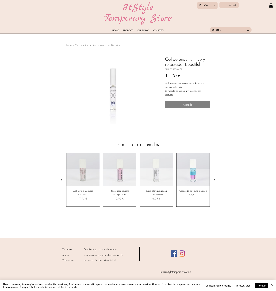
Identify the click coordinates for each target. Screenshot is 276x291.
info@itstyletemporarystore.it (175, 272)
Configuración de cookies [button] (218, 285)
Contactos (68, 260)
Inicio (69, 45)
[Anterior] (62, 180)
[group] (138, 180)
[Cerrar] (272, 285)
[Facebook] (174, 253)
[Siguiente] (214, 180)
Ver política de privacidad (65, 287)
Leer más (169, 94)
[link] (271, 5)
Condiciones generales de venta (103, 255)
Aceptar (262, 285)
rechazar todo (243, 285)
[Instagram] (182, 253)
